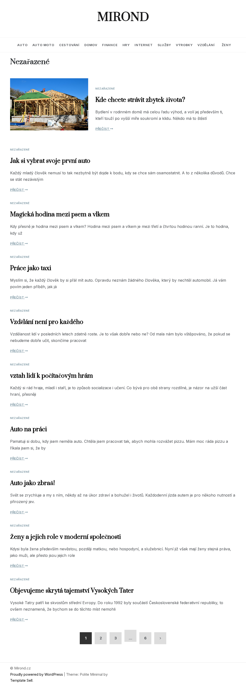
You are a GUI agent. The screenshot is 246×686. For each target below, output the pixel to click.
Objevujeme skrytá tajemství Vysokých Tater (72, 591)
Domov (90, 45)
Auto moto (43, 45)
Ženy (226, 45)
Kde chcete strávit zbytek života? (140, 100)
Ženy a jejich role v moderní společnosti (65, 537)
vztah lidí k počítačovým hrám (51, 376)
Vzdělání (206, 45)
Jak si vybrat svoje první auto (50, 161)
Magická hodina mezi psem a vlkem (60, 215)
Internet (144, 45)
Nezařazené (105, 88)
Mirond (123, 17)
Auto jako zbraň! (32, 483)
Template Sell (21, 680)
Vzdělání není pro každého (46, 322)
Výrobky (184, 45)
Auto (22, 45)
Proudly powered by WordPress (37, 674)
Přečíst (102, 129)
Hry (126, 45)
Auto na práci (28, 429)
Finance (110, 45)
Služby (164, 45)
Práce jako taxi (30, 268)
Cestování (69, 45)
